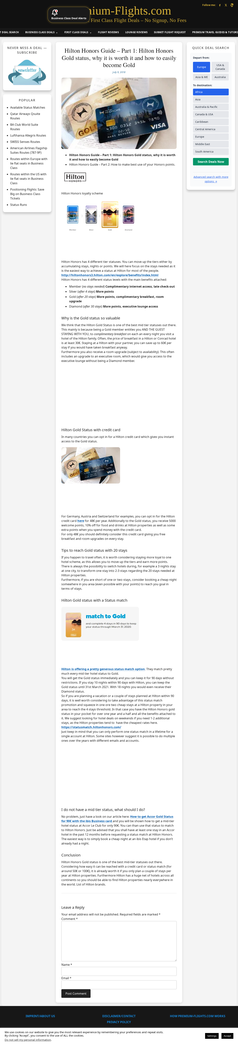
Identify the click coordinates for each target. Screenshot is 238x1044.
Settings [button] (211, 1035)
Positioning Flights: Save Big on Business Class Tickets (27, 193)
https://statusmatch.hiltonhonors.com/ (91, 727)
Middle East (202, 144)
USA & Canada (220, 67)
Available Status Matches (27, 107)
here (80, 521)
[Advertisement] (119, 394)
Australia (220, 77)
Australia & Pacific (206, 107)
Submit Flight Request (170, 32)
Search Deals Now (211, 162)
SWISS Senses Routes (25, 142)
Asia (197, 99)
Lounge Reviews (136, 32)
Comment (69, 919)
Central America (205, 129)
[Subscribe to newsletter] (27, 72)
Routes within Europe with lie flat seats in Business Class (28, 163)
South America (204, 151)
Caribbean (201, 121)
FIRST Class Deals (76, 32)
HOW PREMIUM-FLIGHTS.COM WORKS (197, 1016)
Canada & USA (204, 114)
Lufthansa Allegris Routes (28, 135)
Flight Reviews (108, 32)
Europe (201, 67)
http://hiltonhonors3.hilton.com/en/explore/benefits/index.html (109, 275)
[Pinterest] (232, 5)
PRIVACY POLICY (119, 1022)
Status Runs (18, 205)
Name (66, 965)
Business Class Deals (39, 32)
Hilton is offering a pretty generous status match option (103, 669)
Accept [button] (227, 1035)
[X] (226, 5)
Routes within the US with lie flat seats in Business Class (28, 178)
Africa (198, 92)
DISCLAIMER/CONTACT (119, 1016)
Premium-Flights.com (119, 11)
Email (66, 978)
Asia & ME (201, 77)
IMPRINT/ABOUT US (40, 1016)
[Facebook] (220, 5)
